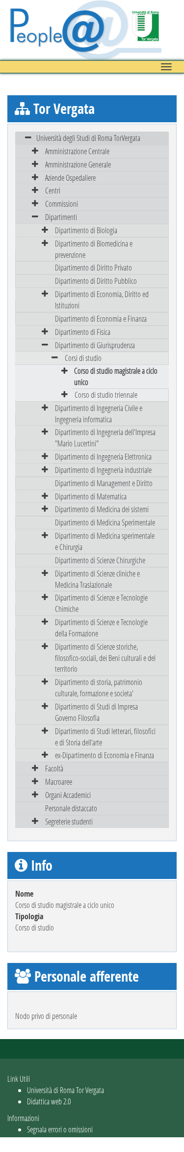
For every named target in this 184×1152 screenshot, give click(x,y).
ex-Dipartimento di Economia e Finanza (104, 755)
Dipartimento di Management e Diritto (104, 483)
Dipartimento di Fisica (82, 332)
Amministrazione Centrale (77, 151)
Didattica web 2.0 (49, 1101)
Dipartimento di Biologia (86, 230)
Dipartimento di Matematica (91, 496)
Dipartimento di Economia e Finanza (101, 318)
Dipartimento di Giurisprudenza (95, 345)
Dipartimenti (61, 217)
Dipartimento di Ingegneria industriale (103, 470)
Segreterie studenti (69, 821)
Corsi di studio (83, 358)
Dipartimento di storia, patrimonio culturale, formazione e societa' (98, 687)
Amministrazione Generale (78, 164)
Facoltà (54, 768)
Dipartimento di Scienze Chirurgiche (100, 560)
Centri (52, 190)
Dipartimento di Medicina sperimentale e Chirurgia (105, 541)
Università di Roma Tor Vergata (65, 1090)
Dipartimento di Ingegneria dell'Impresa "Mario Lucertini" (105, 437)
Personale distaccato (71, 808)
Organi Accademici (68, 795)
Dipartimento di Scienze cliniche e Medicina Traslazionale (97, 579)
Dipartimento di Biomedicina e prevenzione (93, 249)
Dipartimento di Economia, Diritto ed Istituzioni (102, 299)
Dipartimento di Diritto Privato (93, 267)
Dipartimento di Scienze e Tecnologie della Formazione (101, 627)
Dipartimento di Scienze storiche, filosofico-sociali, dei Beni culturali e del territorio (105, 657)
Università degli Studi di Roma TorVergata (88, 138)
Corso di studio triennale (106, 394)
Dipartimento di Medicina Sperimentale (105, 522)
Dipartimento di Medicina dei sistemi (102, 509)
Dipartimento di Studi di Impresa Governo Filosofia (96, 712)
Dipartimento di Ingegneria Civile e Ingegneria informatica (98, 413)
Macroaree (58, 781)
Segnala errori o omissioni (60, 1129)
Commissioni (61, 203)
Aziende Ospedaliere (70, 177)
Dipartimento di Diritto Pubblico (96, 280)
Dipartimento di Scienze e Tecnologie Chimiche (101, 603)
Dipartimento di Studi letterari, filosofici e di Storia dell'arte (105, 736)
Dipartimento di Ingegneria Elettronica (103, 456)
